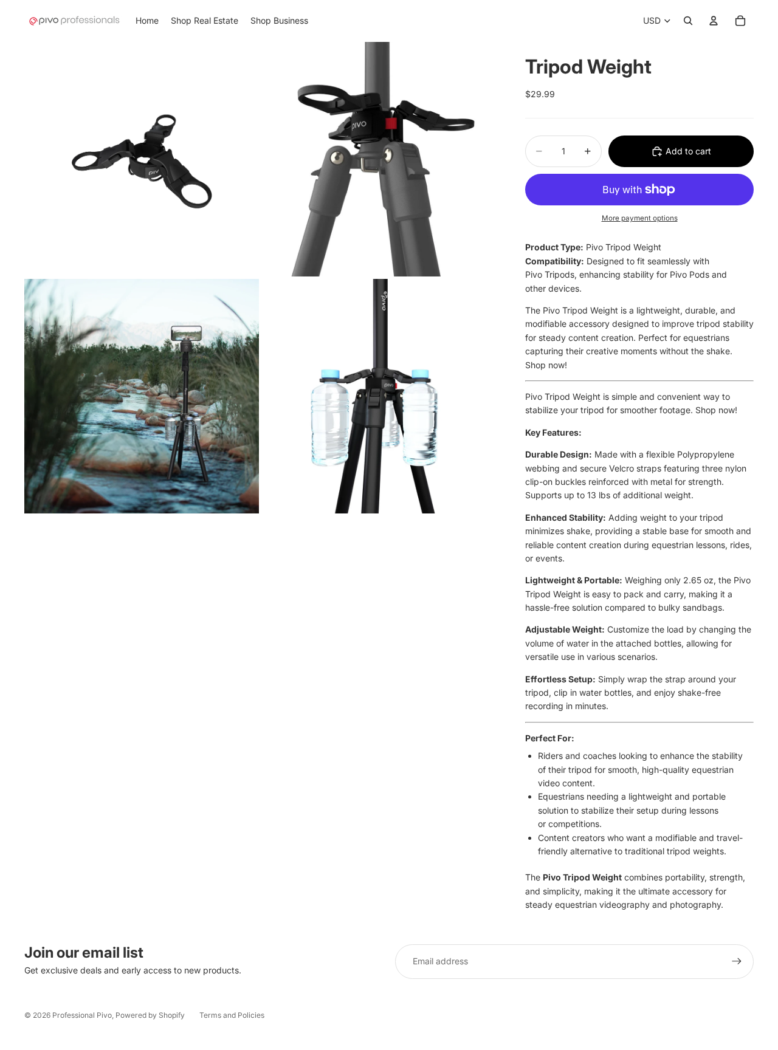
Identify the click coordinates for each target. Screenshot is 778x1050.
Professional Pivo (82, 1015)
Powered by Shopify (150, 1015)
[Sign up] (736, 961)
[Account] (713, 20)
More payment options (640, 218)
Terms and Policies (231, 1015)
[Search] (688, 20)
